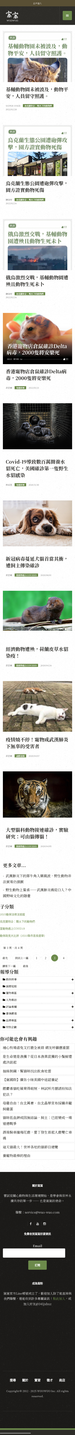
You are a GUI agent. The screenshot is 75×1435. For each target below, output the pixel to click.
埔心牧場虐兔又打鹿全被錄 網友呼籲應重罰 (36, 1047)
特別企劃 (11, 1027)
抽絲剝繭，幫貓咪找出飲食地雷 (27, 1070)
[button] (37, 979)
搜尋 (13, 1380)
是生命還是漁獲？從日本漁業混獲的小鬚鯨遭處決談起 (37, 1059)
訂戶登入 (37, 3)
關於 (25, 1380)
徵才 (50, 1380)
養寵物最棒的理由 (16, 1155)
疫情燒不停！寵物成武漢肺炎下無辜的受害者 (37, 743)
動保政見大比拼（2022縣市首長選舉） (23, 935)
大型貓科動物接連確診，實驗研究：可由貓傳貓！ (37, 833)
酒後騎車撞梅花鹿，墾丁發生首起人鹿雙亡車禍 (37, 1135)
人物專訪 (11, 1000)
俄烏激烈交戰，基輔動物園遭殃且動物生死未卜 (37, 280)
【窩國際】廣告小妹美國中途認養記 (30, 1079)
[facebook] (31, 1223)
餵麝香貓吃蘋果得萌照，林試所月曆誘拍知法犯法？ (37, 1091)
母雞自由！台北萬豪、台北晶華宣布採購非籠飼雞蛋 (37, 1105)
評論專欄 (11, 1007)
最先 (5, 958)
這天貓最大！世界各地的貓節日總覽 (30, 1146)
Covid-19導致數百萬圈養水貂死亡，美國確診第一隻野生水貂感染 (37, 468)
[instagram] (44, 1223)
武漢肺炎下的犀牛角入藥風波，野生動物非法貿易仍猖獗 (37, 878)
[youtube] (37, 1223)
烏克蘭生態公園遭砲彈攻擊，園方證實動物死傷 (37, 186)
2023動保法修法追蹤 (12, 914)
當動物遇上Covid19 (12, 928)
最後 (25, 966)
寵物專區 (11, 993)
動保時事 (11, 979)
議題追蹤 (11, 986)
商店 (62, 1380)
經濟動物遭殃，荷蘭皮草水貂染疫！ (37, 652)
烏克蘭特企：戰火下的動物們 (17, 921)
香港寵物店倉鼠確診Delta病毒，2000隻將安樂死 (36, 374)
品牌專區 (11, 1020)
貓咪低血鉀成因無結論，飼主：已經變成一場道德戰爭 (37, 1120)
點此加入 (59, 1298)
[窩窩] (12, 16)
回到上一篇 (21, 958)
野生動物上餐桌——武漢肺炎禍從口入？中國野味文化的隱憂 (37, 892)
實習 (37, 1380)
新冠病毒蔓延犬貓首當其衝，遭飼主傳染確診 (37, 562)
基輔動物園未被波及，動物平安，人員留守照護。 (37, 92)
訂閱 (37, 1265)
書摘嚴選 (11, 1013)
